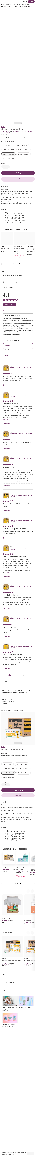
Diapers (9, 6)
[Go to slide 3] (16, 123)
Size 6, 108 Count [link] (8, 158)
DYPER (3, 127)
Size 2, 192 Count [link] (8, 149)
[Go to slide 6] (20, 123)
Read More (5, 419)
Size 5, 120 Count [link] (23, 154)
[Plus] (8, 784)
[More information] (28, 756)
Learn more (24, 282)
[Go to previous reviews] (6, 675)
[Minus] (2, 784)
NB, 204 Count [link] (7, 145)
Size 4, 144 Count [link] (8, 154)
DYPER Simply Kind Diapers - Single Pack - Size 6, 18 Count (21, 368)
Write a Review (6, 132)
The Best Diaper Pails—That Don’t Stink (24, 691)
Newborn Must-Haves (11, 4)
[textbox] (18, 278)
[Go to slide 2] (15, 123)
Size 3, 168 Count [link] (23, 149)
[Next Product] (32, 891)
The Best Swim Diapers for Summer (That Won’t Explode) (9, 701)
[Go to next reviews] (29, 675)
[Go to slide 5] (19, 123)
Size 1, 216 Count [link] (21, 145)
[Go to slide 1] (14, 123)
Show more (3, 821)
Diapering (3, 6)
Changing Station (26, 4)
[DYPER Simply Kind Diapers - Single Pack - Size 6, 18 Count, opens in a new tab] (6, 368)
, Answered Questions (26, 131)
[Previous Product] (28, 891)
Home (2, 4)
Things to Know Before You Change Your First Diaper (9, 691)
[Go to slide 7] (21, 123)
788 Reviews (15, 131)
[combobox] (18, 345)
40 (26, 675)
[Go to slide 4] (18, 123)
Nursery (19, 4)
